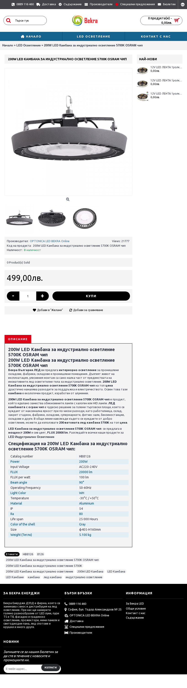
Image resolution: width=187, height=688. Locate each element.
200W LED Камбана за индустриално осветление (39, 571)
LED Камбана (116, 571)
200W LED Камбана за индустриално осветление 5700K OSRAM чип (52, 559)
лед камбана (53, 577)
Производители (81, 632)
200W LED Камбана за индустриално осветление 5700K (44, 565)
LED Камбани (15, 577)
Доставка (76, 621)
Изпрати (50, 667)
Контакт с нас (135, 613)
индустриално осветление (84, 577)
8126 (40, 554)
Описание (18, 339)
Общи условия (136, 608)
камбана (34, 577)
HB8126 (28, 554)
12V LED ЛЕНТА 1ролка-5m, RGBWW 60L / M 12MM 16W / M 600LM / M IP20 (166, 93)
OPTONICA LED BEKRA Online (50, 241)
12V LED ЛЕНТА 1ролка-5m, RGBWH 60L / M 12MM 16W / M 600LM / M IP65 (166, 80)
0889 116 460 (77, 603)
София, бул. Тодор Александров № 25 (95, 609)
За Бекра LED (135, 603)
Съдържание (135, 617)
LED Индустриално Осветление (31, 437)
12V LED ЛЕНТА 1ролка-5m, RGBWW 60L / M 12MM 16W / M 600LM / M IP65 (166, 67)
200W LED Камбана (90, 571)
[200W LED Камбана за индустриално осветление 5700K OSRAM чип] (68, 132)
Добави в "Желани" (50, 310)
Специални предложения (87, 626)
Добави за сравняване (88, 310)
